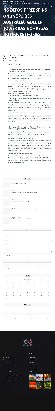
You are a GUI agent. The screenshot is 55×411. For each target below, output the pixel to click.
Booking (34, 6)
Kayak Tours (7, 378)
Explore (40, 265)
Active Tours (16, 375)
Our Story (40, 6)
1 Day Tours (7, 375)
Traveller (7, 268)
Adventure (7, 265)
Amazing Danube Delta (33, 369)
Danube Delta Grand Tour (33, 367)
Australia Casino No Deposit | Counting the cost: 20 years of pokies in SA (23, 112)
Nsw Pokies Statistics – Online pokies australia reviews (19, 93)
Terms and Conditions (31, 407)
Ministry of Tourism (28, 408)
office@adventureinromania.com (10, 1)
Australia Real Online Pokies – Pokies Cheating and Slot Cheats (24, 192)
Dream (25, 265)
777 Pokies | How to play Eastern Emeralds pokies (21, 201)
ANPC (24, 408)
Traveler (48, 265)
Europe (33, 265)
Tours (25, 6)
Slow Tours (7, 381)
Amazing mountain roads (33, 359)
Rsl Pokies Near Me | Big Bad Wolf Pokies (16, 80)
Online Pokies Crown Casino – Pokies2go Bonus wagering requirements (23, 95)
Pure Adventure (17, 378)
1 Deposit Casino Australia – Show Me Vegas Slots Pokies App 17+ (21, 124)
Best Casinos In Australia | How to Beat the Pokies (21, 218)
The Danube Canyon (32, 362)
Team (29, 6)
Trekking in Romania (32, 357)
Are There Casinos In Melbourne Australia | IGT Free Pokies (20, 138)
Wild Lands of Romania (33, 364)
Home (21, 6)
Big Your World (17, 265)
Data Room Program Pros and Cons (18, 183)
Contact (46, 6)
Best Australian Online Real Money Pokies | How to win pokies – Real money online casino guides (31, 209)
